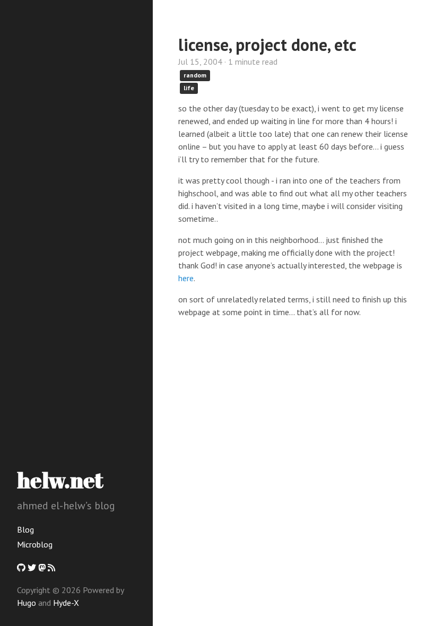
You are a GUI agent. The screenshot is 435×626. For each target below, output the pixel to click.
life (189, 88)
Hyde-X (66, 602)
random (195, 75)
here (186, 278)
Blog (25, 529)
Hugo (26, 602)
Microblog (35, 544)
